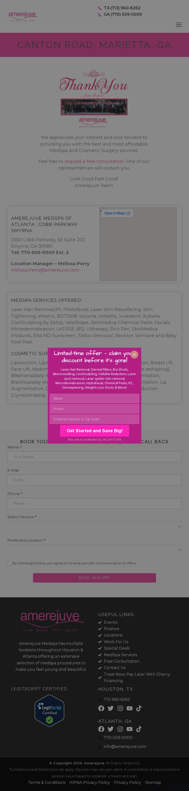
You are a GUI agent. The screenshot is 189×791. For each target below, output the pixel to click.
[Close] (134, 355)
